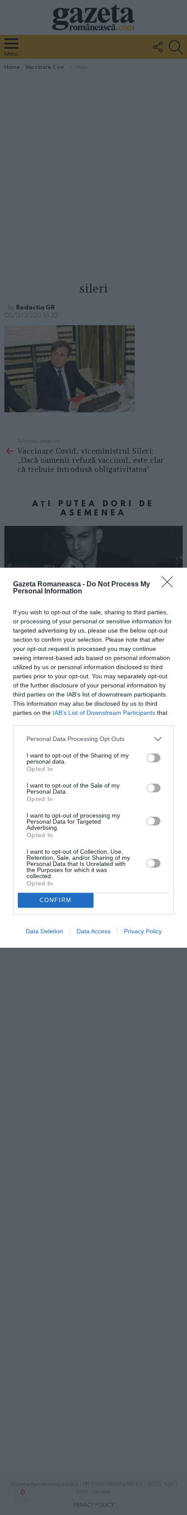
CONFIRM (56, 900)
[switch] (153, 758)
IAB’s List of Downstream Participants (104, 712)
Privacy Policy (143, 931)
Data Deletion (44, 931)
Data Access (93, 931)
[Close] (170, 584)
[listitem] (93, 739)
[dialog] (93, 758)
